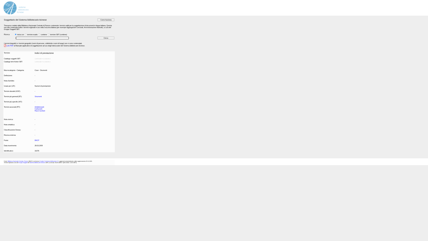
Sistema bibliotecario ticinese (37, 162)
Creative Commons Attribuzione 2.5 (49, 161)
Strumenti (38, 96)
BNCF (37, 140)
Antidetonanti (39, 107)
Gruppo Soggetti (23, 162)
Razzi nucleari (40, 111)
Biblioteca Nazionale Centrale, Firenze (18, 161)
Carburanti (38, 109)
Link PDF (10, 46)
